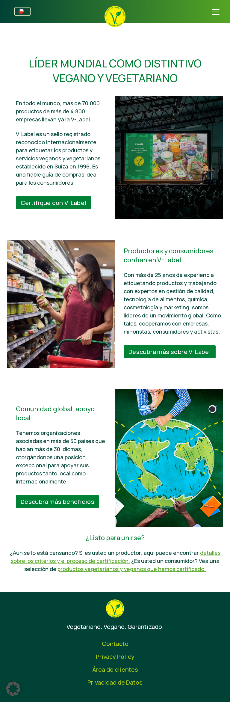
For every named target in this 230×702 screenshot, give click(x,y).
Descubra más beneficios (57, 502)
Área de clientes (115, 669)
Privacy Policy (115, 657)
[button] (13, 689)
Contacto (115, 644)
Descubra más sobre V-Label (169, 352)
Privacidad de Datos (115, 682)
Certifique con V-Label (54, 203)
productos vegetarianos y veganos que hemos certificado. (132, 569)
